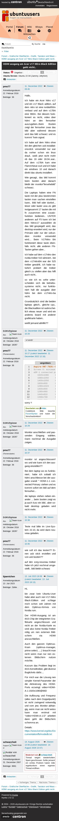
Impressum (34, 807)
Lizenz (4, 807)
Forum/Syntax (31, 414)
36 (13, 97)
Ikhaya (38, 26)
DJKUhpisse (10, 331)
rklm (44, 408)
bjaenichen (9, 576)
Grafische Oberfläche (19, 56)
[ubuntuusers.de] (21, 17)
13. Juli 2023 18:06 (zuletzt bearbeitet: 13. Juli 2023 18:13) (37, 579)
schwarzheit (9, 742)
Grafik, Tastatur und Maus (43, 56)
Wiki (29, 26)
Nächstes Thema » (47, 782)
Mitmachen (29, 34)
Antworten (11, 79)
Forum (19, 26)
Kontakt (12, 807)
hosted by (6, 2)
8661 (14, 766)
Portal (9, 26)
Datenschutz (22, 807)
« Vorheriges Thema (27, 782)
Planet (49, 26)
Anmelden (40, 5)
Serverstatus (45, 807)
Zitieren (50, 86)
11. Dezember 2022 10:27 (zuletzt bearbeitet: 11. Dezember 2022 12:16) (38, 353)
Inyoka (15, 795)
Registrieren (52, 5)
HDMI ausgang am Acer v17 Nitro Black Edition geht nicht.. (29, 59)
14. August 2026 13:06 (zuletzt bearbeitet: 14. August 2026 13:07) (38, 745)
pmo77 (6, 86)
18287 (14, 345)
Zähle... (15, 587)
